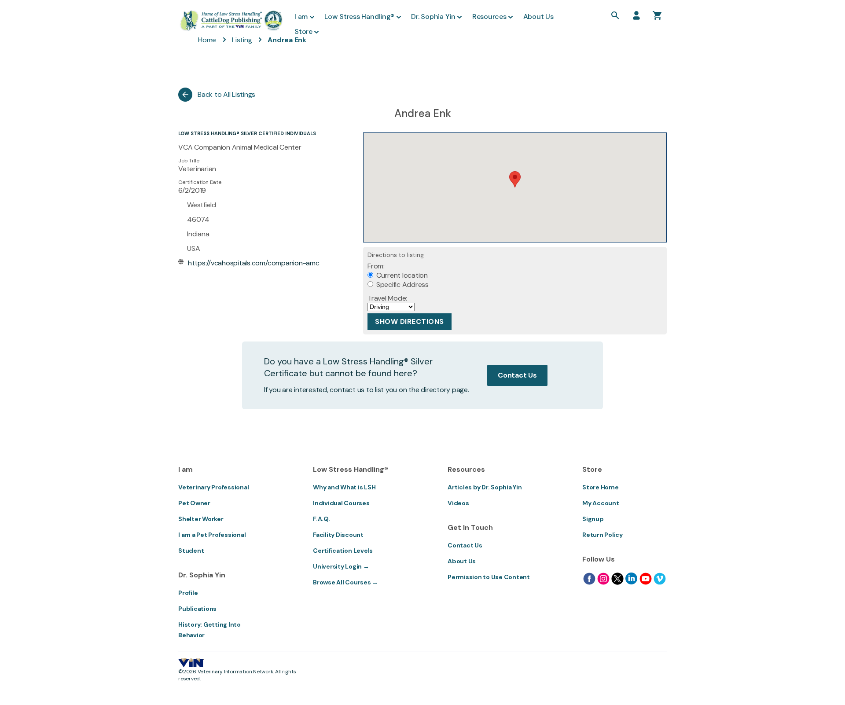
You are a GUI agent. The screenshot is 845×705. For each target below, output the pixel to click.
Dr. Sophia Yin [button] (433, 16)
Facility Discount (338, 535)
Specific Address (402, 284)
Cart (657, 15)
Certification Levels (343, 550)
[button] (515, 179)
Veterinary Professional (213, 487)
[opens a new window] (589, 579)
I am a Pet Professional (212, 535)
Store (303, 31)
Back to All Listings (226, 94)
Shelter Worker (201, 519)
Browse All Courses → (345, 582)
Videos (458, 503)
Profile (188, 593)
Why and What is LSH (344, 487)
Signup (593, 519)
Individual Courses (341, 503)
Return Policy (602, 535)
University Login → (341, 566)
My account (636, 15)
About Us (462, 561)
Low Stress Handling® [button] (359, 16)
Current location (401, 275)
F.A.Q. (322, 519)
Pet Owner (194, 503)
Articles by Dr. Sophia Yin (485, 487)
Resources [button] (489, 16)
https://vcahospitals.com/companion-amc (254, 263)
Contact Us (517, 375)
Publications (197, 609)
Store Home (600, 487)
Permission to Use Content (489, 577)
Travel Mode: (387, 298)
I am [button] (301, 16)
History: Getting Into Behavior (209, 630)
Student (191, 550)
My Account (600, 503)
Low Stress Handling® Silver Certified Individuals (247, 133)
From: (376, 266)
